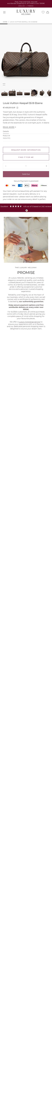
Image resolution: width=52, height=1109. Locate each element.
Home (5, 22)
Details (6, 131)
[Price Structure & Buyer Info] (17, 107)
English (22, 6)
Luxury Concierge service (29, 322)
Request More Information (26, 150)
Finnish (30, 6)
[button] (4, 12)
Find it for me (26, 157)
